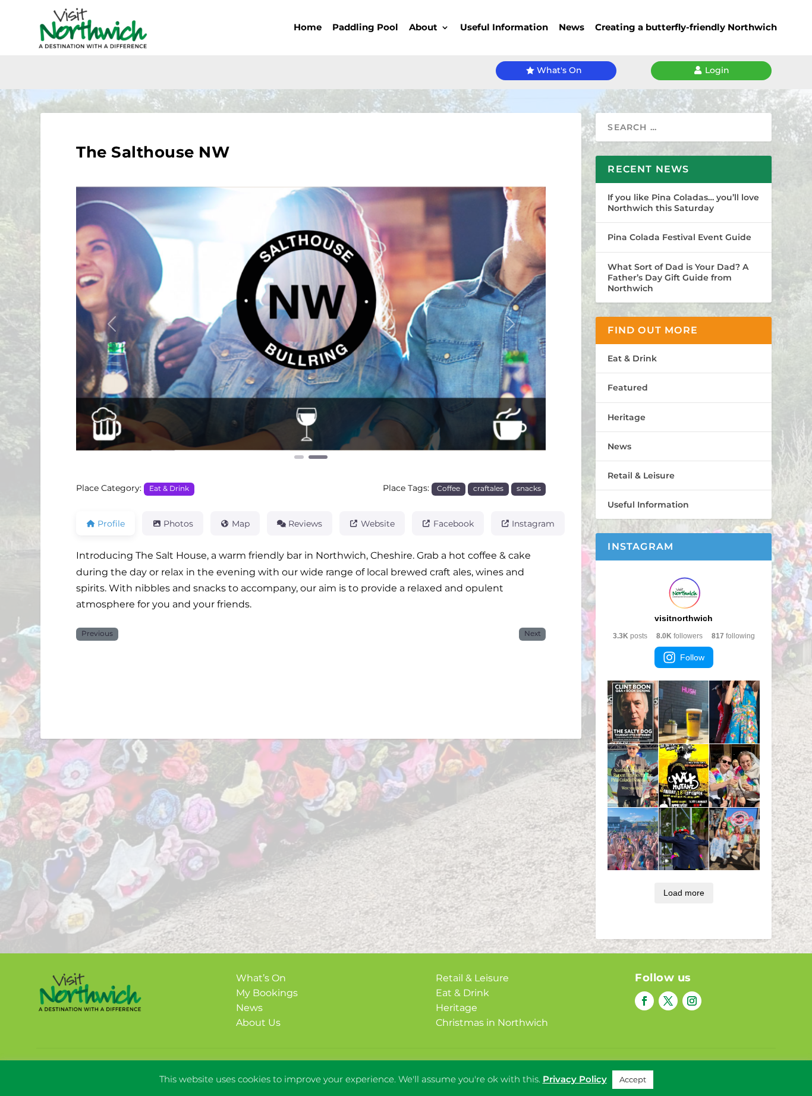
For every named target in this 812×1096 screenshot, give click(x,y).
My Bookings (267, 993)
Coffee (448, 488)
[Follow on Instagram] (691, 1000)
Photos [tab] (178, 523)
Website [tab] (378, 523)
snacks (529, 488)
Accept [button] (632, 1079)
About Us (258, 1022)
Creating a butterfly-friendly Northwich (686, 27)
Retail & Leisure (641, 475)
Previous (97, 633)
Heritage (627, 417)
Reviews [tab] (305, 523)
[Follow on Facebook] (644, 1000)
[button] (111, 324)
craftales (488, 488)
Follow (692, 657)
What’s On (261, 978)
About (423, 27)
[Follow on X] (668, 1000)
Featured (628, 387)
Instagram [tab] (533, 523)
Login (717, 70)
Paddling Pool (365, 27)
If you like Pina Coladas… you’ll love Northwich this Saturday (683, 202)
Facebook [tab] (453, 523)
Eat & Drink (169, 488)
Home (308, 27)
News (571, 27)
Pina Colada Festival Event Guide (679, 237)
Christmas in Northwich (492, 1022)
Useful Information (504, 27)
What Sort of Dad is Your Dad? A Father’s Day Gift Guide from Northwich (678, 278)
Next (532, 633)
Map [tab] (241, 523)
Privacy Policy (575, 1079)
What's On (559, 70)
